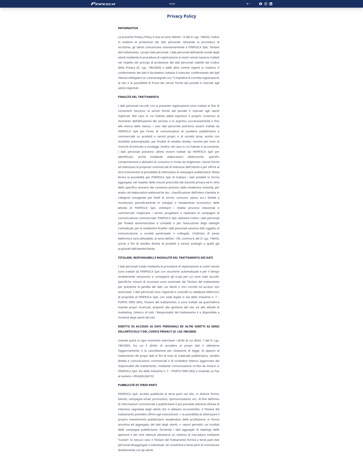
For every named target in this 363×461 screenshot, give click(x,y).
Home (172, 3)
